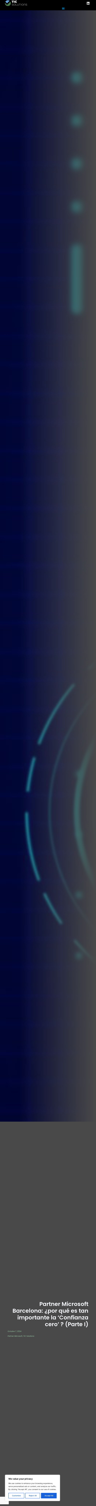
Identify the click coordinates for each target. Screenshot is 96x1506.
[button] (63, 8)
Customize (16, 1496)
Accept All (49, 1496)
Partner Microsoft (15, 1336)
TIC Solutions (28, 1336)
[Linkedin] (88, 3)
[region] (32, 1488)
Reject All (32, 1496)
